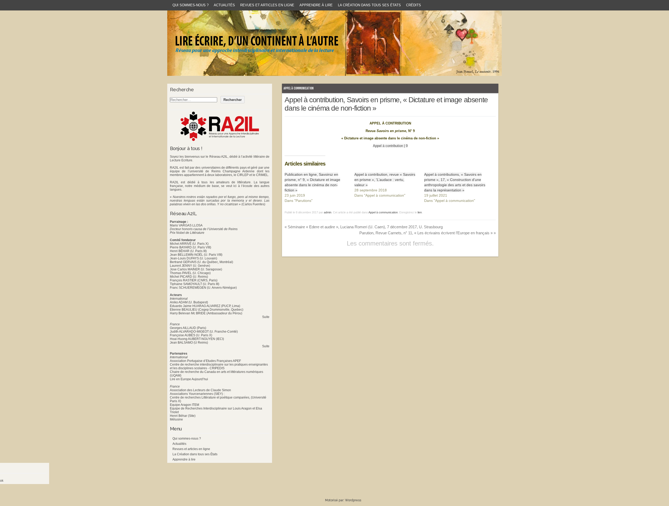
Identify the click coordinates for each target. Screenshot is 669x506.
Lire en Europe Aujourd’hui (189, 379)
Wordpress (353, 500)
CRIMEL (262, 175)
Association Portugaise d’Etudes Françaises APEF (205, 361)
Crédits (413, 5)
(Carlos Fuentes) (253, 204)
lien (420, 212)
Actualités (224, 5)
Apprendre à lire (316, 5)
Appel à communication (299, 88)
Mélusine (176, 419)
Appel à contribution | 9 (390, 146)
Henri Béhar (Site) (182, 416)
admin (327, 212)
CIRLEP (243, 175)
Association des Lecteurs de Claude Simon (200, 390)
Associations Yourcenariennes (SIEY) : (197, 394)
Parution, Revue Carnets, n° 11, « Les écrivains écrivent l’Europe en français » (427, 233)
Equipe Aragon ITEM (184, 405)
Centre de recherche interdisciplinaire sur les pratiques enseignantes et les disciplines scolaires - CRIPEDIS (219, 366)
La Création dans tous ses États (369, 5)
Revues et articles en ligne (267, 5)
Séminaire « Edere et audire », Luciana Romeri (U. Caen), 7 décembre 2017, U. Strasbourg (364, 227)
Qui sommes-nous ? (190, 5)
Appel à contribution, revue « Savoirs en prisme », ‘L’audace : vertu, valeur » (384, 179)
